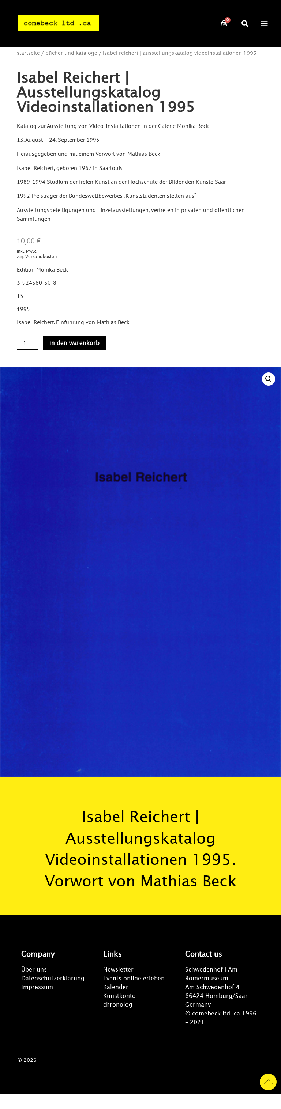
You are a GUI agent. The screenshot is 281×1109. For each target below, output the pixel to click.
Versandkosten (41, 256)
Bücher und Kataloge (71, 53)
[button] (245, 23)
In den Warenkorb (74, 343)
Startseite (28, 53)
